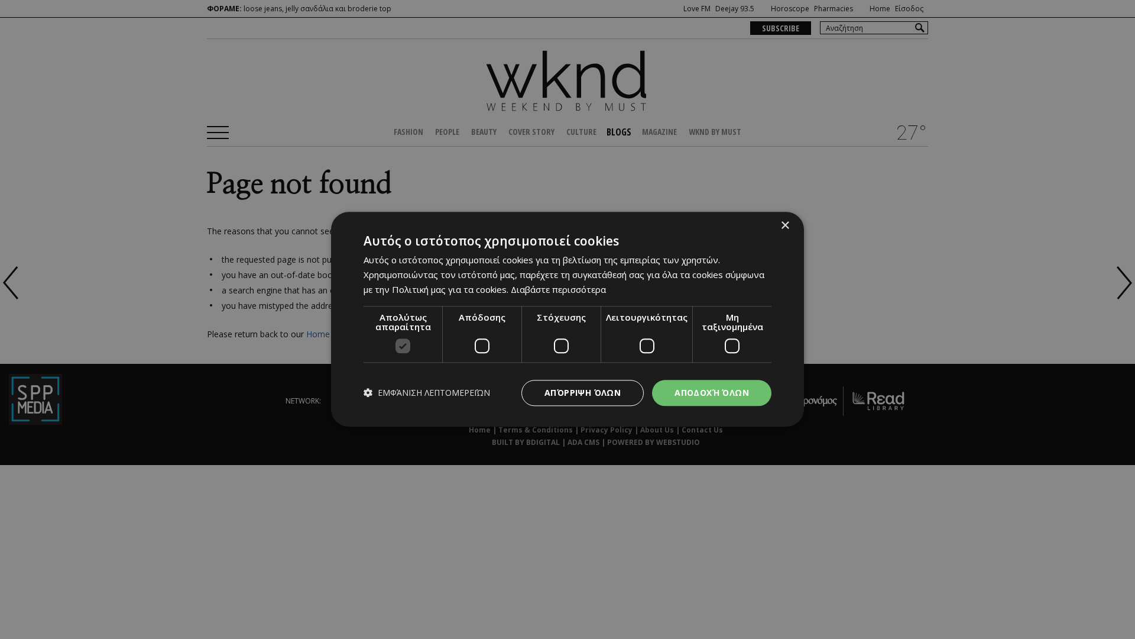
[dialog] (567, 319)
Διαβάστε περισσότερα (558, 289)
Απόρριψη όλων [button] (582, 392)
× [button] (784, 225)
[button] (427, 393)
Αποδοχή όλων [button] (711, 392)
